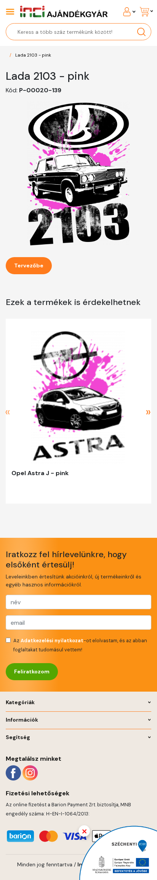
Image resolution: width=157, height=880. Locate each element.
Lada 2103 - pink (33, 55)
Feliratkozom (32, 671)
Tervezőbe (28, 265)
